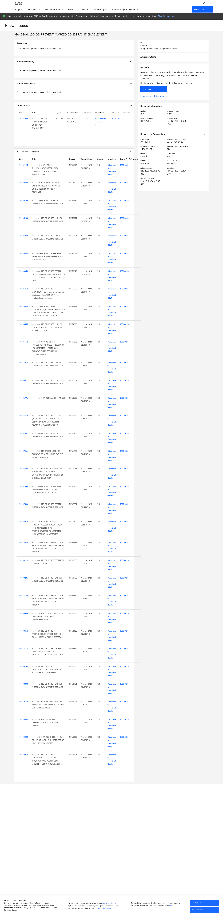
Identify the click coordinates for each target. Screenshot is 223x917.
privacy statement (103, 908)
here (171, 905)
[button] (221, 897)
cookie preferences (110, 903)
